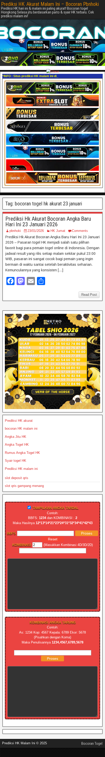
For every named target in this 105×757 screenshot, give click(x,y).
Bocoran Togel (91, 743)
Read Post (89, 295)
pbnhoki (15, 231)
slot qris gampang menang (24, 486)
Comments (80, 231)
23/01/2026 (36, 231)
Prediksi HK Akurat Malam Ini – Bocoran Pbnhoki (50, 4)
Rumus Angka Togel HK (22, 453)
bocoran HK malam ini (21, 428)
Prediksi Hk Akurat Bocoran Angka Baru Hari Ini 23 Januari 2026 (48, 222)
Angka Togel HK (17, 444)
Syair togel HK (15, 460)
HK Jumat (57, 231)
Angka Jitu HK (15, 437)
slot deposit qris (16, 478)
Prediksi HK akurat (19, 421)
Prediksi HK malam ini (21, 469)
